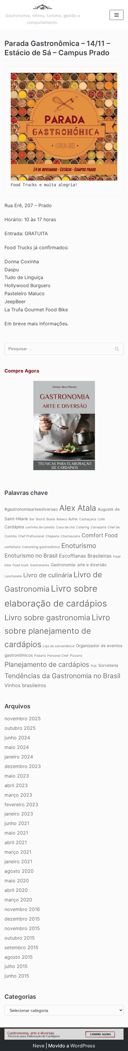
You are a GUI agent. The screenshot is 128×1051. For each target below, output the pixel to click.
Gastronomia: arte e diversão (79, 564)
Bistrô (40, 519)
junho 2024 (17, 738)
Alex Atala (77, 508)
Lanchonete (13, 576)
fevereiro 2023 (21, 804)
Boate (50, 519)
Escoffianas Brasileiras (85, 556)
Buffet (73, 519)
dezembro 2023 (22, 766)
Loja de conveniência (58, 646)
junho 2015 (16, 976)
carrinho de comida (40, 527)
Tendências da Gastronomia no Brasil (62, 676)
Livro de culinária (47, 575)
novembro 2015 (22, 928)
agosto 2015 (18, 957)
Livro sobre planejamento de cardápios (57, 631)
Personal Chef (57, 656)
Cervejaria (98, 527)
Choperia (52, 536)
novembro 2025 (22, 718)
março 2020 (18, 900)
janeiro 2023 (18, 814)
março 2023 (18, 795)
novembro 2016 (22, 909)
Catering (82, 527)
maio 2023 (16, 776)
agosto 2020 (19, 871)
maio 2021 (16, 833)
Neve (38, 1046)
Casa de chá (65, 527)
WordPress (82, 1046)
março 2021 (17, 852)
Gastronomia (39, 565)
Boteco (62, 519)
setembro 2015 (21, 947)
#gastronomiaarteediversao (31, 509)
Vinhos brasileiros (25, 685)
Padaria (40, 656)
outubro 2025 (20, 728)
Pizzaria (76, 656)
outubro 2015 (19, 938)
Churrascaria (70, 536)
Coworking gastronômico (41, 547)
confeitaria (12, 547)
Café (101, 519)
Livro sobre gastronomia (47, 617)
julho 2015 (16, 966)
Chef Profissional (31, 536)
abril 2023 (16, 785)
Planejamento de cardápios (46, 664)
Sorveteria (108, 665)
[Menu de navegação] (117, 15)
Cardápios (14, 526)
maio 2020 (16, 881)
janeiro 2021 (18, 861)
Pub (94, 666)
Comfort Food (100, 535)
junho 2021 (16, 823)
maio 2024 (16, 747)
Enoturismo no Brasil (30, 555)
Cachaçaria (87, 519)
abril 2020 (16, 890)
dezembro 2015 (22, 919)
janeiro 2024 (18, 757)
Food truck (21, 565)
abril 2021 (15, 842)
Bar (32, 519)
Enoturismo (78, 545)
